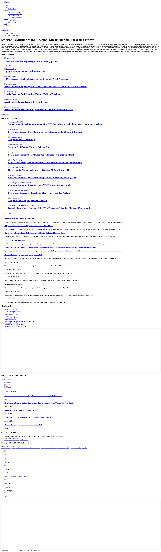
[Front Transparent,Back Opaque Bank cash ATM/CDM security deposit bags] (15, 160)
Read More (7, 65)
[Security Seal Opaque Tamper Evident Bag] (15, 144)
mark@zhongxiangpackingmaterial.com (16, 476)
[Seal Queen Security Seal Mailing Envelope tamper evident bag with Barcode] (15, 129)
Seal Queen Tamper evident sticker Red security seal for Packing (39, 193)
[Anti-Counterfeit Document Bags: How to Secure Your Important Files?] (12, 107)
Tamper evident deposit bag (21, 139)
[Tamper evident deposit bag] (15, 137)
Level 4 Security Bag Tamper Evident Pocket (26, 102)
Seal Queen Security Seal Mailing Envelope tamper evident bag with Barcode (45, 132)
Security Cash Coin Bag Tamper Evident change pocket (30, 61)
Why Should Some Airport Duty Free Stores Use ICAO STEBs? (28, 226)
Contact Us (7, 25)
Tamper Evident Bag (14, 12)
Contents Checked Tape (11, 323)
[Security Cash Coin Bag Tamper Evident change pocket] (9, 58)
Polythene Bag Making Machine (14, 324)
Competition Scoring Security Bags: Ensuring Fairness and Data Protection (33, 396)
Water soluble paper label (15, 17)
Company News (13, 20)
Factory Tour (12, 9)
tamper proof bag (6, 448)
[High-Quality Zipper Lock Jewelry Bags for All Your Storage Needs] (15, 167)
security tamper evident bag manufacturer (53, 448)
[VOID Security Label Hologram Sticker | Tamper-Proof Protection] (10, 76)
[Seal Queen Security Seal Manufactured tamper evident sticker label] (13, 152)
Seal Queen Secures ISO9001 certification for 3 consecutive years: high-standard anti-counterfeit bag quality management (50, 247)
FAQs (6, 24)
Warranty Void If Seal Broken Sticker (15, 326)
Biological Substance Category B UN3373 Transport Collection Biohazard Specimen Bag (50, 208)
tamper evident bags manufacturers (29, 448)
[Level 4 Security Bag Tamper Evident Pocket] (10, 99)
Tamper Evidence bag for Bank (16, 240)
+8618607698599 (9, 462)
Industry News (12, 22)
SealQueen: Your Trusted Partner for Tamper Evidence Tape (27, 417)
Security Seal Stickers (10, 309)
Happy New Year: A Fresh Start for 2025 (20, 219)
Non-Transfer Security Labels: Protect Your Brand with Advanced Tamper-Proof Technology (39, 403)
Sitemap (3, 446)
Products (7, 10)
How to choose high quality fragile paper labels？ (23, 255)
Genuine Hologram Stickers (12, 316)
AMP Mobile (10, 446)
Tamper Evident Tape (14, 15)
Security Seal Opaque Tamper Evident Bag (28, 147)
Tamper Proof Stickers (11, 314)
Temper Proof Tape (10, 319)
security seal (15, 448)
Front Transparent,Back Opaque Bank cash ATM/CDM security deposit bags (45, 162)
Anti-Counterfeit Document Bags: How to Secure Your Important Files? (38, 109)
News (6, 19)
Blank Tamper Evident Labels (13, 311)
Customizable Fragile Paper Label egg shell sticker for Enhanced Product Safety (35, 233)
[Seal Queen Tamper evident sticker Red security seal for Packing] (19, 190)
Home (6, 5)
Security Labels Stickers (11, 318)
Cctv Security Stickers (11, 313)
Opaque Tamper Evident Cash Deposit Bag (24, 71)
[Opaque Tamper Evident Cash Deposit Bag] (10, 69)
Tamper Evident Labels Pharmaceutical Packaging (19, 321)
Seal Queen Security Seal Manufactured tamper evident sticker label (41, 155)
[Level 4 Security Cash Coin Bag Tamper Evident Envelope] (10, 92)
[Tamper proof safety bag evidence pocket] (15, 198)
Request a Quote (6, 379)
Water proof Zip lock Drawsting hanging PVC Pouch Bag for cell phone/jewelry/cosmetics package (55, 124)
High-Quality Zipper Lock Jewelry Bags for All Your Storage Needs (40, 170)
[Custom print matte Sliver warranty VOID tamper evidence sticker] (19, 183)
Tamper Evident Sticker (15, 14)
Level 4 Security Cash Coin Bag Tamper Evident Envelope (32, 94)
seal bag (67, 448)
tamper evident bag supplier (79, 448)
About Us (7, 7)
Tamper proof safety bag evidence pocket (27, 200)
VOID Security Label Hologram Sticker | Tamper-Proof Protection (36, 79)
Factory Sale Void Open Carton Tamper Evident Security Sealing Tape (42, 177)
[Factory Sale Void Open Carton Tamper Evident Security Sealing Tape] (16, 175)
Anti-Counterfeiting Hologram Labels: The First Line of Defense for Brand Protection (45, 86)
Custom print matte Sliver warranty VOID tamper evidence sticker (40, 185)
